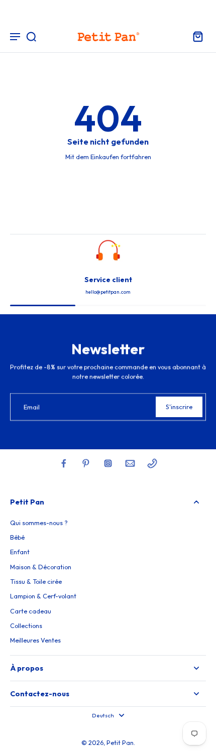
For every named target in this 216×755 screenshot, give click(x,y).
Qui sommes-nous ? (39, 523)
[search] (31, 36)
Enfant (20, 552)
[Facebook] (64, 463)
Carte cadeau (30, 611)
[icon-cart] (195, 36)
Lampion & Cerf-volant (43, 596)
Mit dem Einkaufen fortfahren (108, 157)
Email (32, 407)
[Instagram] (108, 463)
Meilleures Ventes (35, 640)
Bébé (17, 537)
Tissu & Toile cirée (36, 581)
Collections (26, 625)
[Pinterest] (86, 463)
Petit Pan (120, 742)
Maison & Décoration (40, 567)
